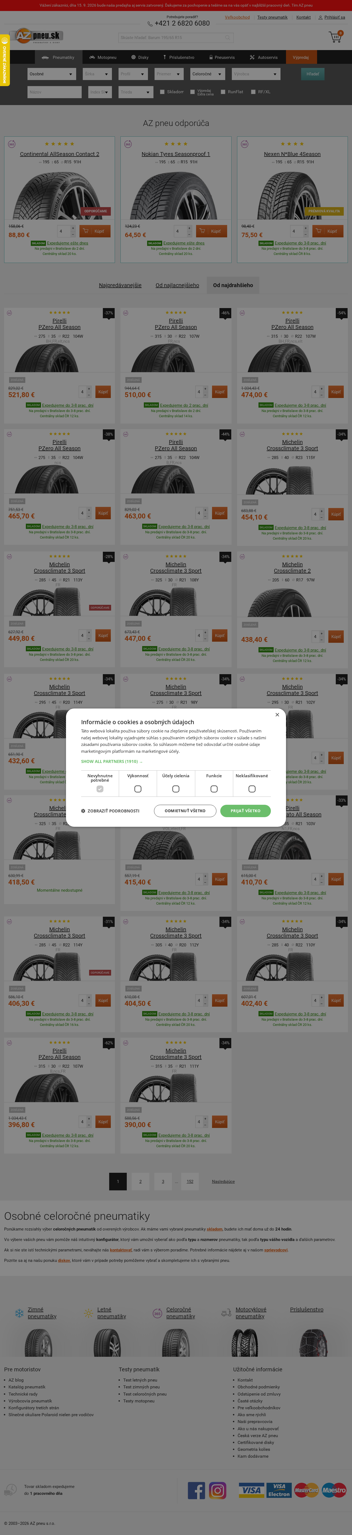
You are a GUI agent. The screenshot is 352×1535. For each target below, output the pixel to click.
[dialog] (176, 767)
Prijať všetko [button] (245, 810)
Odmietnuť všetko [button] (185, 810)
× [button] (277, 715)
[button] (176, 761)
